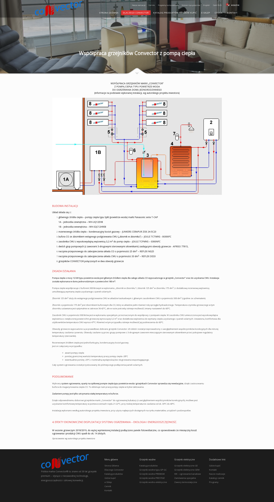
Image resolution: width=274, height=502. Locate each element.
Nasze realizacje (138, 5)
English (206, 5)
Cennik (152, 5)
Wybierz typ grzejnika (191, 5)
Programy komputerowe (168, 5)
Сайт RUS (217, 5)
